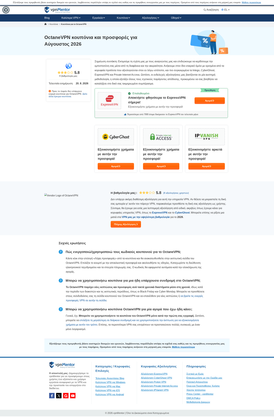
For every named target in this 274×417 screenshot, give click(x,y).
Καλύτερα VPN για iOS (107, 390)
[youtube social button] (72, 395)
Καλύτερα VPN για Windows (110, 382)
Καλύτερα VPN (70, 17)
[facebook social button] (52, 395)
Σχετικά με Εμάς (195, 373)
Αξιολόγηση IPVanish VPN (155, 390)
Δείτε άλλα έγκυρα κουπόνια (68, 95)
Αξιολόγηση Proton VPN (153, 382)
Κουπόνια (122, 17)
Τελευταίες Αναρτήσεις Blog (109, 378)
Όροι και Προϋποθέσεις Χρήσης (203, 386)
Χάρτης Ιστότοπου (196, 390)
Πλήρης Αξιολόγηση (125, 224)
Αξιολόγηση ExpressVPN (154, 373)
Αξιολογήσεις (149, 17)
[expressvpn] (161, 103)
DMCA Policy (193, 398)
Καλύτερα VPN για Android (109, 394)
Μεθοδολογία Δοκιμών (198, 402)
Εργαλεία (97, 17)
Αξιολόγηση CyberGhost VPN (156, 377)
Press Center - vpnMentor (199, 394)
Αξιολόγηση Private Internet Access (159, 386)
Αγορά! (209, 100)
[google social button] (65, 395)
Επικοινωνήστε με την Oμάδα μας (204, 377)
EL (226, 9)
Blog (47, 17)
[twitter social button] (59, 395)
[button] (6, 10)
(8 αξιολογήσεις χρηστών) (176, 193)
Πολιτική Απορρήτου (197, 382)
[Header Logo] (57, 10)
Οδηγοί (175, 17)
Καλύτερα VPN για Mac (108, 386)
